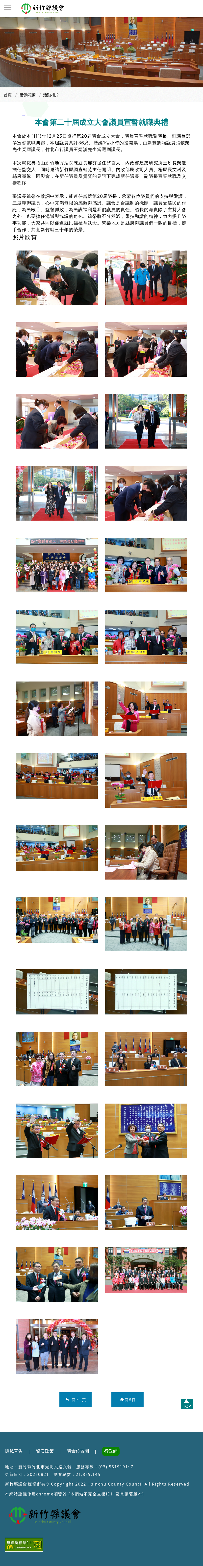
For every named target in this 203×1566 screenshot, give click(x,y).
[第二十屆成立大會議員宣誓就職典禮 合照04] (57, 1059)
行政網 (111, 1451)
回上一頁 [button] (78, 1399)
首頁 (8, 95)
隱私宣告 (14, 1451)
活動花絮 (28, 95)
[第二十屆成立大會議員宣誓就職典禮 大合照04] (57, 1346)
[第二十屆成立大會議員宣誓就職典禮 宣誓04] (146, 780)
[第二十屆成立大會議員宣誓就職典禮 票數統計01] (57, 991)
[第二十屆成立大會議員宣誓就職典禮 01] (146, 1059)
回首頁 (130, 1399)
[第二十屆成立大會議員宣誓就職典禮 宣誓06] (146, 852)
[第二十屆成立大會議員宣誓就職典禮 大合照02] (57, 920)
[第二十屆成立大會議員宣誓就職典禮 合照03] (146, 1131)
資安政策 (45, 1451)
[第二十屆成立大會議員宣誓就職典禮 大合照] (57, 565)
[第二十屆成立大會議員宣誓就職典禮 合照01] (57, 637)
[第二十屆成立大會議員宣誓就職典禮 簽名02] (57, 349)
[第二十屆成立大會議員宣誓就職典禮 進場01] (146, 278)
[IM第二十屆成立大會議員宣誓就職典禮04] (146, 1202)
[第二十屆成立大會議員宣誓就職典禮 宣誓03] (57, 776)
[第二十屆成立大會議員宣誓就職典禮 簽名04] (57, 421)
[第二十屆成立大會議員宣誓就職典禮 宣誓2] (146, 709)
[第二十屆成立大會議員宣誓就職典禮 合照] (146, 565)
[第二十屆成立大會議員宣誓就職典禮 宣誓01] (57, 709)
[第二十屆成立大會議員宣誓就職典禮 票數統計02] (146, 992)
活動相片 (51, 95)
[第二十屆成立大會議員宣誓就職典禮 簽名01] (57, 278)
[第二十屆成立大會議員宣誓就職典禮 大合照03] (146, 1270)
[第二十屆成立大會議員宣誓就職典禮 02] (57, 1131)
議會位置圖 (78, 1451)
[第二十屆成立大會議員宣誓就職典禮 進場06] (57, 493)
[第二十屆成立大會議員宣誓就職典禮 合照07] (146, 924)
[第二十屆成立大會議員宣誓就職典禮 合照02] (146, 637)
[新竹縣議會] (43, 8)
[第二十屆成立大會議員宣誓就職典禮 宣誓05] (57, 848)
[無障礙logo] (101, 1546)
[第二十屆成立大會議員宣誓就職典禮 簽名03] (146, 349)
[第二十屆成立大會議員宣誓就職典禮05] (57, 1274)
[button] (7, 7)
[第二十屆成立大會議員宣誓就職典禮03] (57, 1202)
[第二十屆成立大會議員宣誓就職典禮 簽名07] (146, 493)
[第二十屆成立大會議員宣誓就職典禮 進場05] (146, 421)
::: (23, 114)
